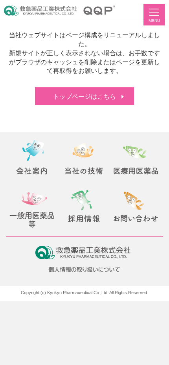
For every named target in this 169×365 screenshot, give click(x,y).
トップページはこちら (84, 96)
